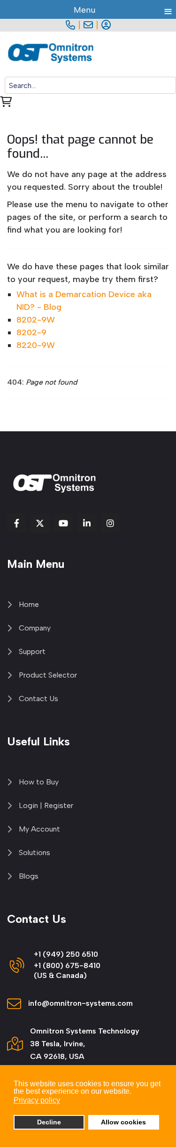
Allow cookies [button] (123, 1122)
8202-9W (35, 320)
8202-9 (31, 332)
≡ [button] (168, 9)
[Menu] (170, 54)
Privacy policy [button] (37, 1100)
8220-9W (35, 345)
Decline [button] (49, 1122)
